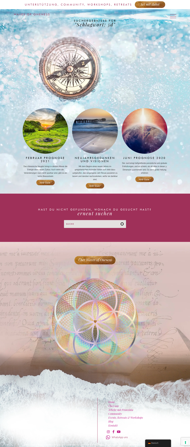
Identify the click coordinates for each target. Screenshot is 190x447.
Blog (110, 421)
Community (115, 413)
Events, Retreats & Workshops (125, 417)
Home (111, 402)
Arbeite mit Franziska (120, 410)
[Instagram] (108, 431)
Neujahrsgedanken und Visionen (95, 159)
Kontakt (113, 425)
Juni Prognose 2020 (144, 158)
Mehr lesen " (45, 182)
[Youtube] (118, 431)
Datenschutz (115, 445)
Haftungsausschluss (139, 445)
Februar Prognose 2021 (45, 159)
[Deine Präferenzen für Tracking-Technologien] (185, 442)
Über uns (113, 406)
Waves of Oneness (32, 14)
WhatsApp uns (120, 437)
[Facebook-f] (113, 431)
